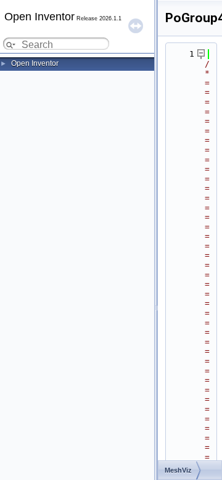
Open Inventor (35, 63)
